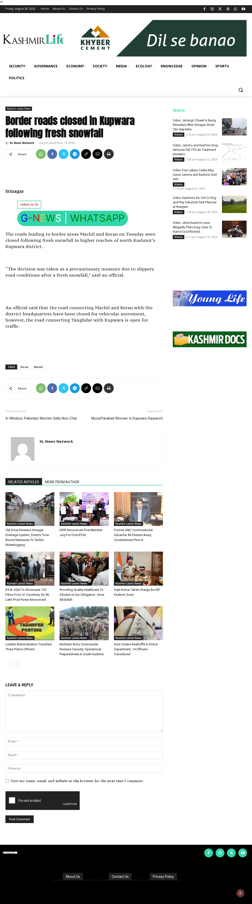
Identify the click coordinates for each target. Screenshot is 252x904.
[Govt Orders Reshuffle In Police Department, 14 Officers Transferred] (138, 623)
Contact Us (120, 877)
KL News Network (22, 143)
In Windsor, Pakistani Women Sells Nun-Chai (41, 418)
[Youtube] (243, 9)
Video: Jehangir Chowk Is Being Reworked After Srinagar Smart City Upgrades (194, 125)
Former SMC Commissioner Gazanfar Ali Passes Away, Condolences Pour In (133, 535)
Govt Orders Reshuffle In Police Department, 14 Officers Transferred (136, 649)
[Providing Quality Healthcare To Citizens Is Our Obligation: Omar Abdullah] (84, 568)
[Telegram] (75, 154)
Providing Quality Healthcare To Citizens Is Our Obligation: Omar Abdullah (82, 594)
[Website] (227, 9)
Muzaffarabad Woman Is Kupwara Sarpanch (127, 418)
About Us (73, 877)
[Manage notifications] (240, 893)
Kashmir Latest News (19, 108)
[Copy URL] (86, 154)
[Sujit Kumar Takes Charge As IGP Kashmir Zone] (138, 568)
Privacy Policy (163, 877)
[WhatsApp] (235, 9)
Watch (179, 110)
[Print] (109, 154)
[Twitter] (220, 9)
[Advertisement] (84, 175)
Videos (178, 134)
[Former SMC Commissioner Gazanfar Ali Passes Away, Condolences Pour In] (138, 509)
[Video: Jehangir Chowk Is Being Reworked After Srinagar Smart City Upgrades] (234, 126)
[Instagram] (212, 9)
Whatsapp (97, 218)
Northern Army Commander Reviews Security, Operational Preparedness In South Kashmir (82, 649)
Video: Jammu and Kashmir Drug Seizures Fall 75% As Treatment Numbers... (195, 150)
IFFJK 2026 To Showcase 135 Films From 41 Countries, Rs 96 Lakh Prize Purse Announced (27, 594)
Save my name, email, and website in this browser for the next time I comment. (77, 781)
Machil (38, 367)
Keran (24, 367)
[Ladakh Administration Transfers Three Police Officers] (29, 623)
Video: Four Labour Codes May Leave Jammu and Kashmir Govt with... (195, 175)
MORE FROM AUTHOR (62, 482)
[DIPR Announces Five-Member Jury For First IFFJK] (84, 509)
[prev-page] (8, 664)
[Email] (97, 154)
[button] (241, 90)
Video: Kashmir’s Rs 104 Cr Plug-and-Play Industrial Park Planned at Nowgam (195, 202)
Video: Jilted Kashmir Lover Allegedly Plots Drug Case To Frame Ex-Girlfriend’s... (192, 227)
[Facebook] (204, 9)
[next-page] (16, 664)
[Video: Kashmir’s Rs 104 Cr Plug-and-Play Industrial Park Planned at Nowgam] (234, 204)
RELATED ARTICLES (23, 482)
